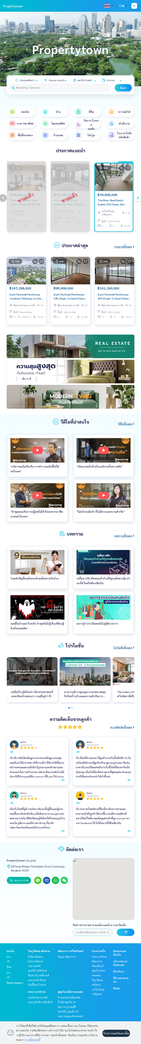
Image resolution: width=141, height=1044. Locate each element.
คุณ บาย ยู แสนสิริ (67, 1006)
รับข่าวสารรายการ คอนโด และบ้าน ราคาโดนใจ (99, 925)
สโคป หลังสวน (35, 961)
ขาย (9, 956)
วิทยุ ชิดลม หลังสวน (39, 951)
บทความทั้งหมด (123, 535)
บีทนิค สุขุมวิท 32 (67, 1002)
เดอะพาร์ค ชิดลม (37, 980)
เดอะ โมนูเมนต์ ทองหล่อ (70, 1016)
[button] (135, 49)
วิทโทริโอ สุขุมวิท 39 (68, 1011)
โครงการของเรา (15, 982)
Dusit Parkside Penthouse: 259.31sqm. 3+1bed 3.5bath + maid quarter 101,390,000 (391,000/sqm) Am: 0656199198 (114, 297)
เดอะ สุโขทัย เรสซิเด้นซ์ (40, 1002)
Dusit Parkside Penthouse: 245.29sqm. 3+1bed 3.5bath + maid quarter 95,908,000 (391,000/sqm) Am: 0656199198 (70, 297)
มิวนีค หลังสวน (35, 956)
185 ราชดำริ (34, 966)
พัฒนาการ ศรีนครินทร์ (71, 951)
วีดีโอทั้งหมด (125, 423)
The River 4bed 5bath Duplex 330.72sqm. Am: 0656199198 (111, 202)
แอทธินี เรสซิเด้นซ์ (37, 970)
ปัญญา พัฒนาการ (66, 956)
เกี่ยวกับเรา (118, 971)
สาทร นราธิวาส (37, 991)
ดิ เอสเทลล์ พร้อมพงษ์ (69, 997)
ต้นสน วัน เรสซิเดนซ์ (38, 975)
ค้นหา (123, 87)
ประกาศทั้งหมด (123, 246)
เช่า (8, 961)
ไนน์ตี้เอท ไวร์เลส (37, 984)
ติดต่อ (116, 988)
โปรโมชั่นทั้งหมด (122, 647)
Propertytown (13, 6)
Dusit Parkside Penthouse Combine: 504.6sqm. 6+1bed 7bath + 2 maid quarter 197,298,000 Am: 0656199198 (26, 297)
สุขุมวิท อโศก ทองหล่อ (70, 991)
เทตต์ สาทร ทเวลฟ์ (37, 997)
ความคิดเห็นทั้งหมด (121, 727)
